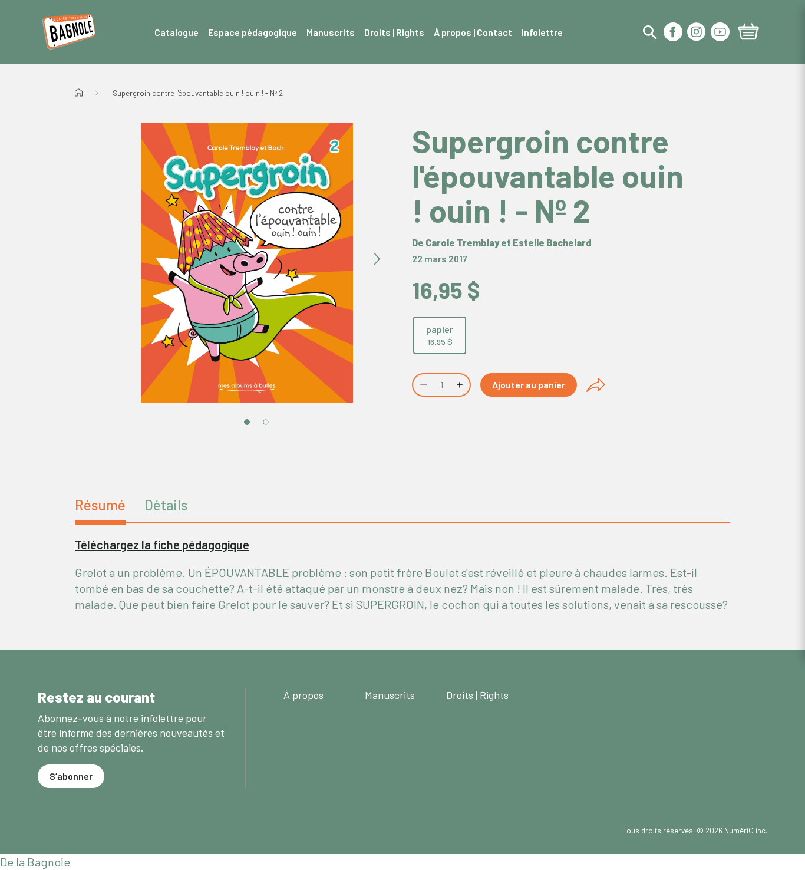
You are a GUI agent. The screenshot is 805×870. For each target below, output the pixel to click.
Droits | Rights (477, 694)
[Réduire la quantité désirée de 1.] (422, 385)
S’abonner (71, 776)
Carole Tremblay (462, 242)
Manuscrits (390, 694)
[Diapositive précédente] (117, 259)
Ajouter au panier (528, 384)
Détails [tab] (165, 504)
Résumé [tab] (100, 504)
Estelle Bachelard (552, 242)
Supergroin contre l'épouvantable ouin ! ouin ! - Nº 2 (198, 93)
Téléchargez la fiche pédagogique (162, 545)
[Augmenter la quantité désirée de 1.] (461, 385)
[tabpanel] (402, 574)
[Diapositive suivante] (376, 259)
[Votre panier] (748, 33)
